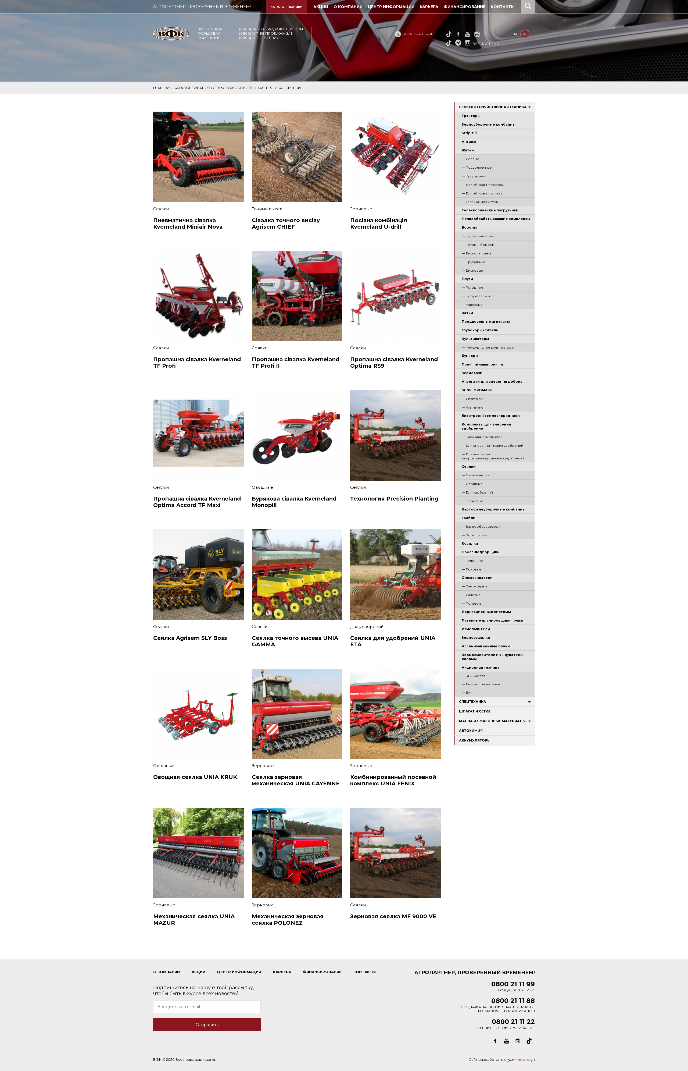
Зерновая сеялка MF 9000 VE (393, 916)
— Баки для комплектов (482, 437)
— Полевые (471, 603)
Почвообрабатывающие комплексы (496, 219)
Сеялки (469, 466)
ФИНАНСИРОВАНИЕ (322, 972)
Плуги (467, 279)
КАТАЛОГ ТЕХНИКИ (286, 7)
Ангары (469, 142)
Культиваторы (475, 339)
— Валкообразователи (481, 526)
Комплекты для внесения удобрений (486, 426)
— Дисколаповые (477, 253)
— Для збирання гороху (483, 185)
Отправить (207, 1024)
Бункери (470, 356)
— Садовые (471, 595)
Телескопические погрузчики (490, 210)
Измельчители (476, 629)
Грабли (468, 518)
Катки (467, 313)
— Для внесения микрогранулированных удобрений (493, 456)
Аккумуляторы (474, 740)
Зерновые (361, 208)
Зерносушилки (476, 638)
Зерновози (472, 373)
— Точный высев (475, 475)
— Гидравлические (478, 236)
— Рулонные (472, 561)
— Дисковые (472, 270)
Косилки (470, 543)
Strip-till (469, 133)
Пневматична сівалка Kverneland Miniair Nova (188, 223)
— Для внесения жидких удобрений (492, 446)
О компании (348, 6)
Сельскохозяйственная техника (493, 107)
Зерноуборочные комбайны (488, 124)
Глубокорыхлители (480, 330)
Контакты (503, 6)
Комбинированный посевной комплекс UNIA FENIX (393, 780)
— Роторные (472, 287)
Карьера (429, 6)
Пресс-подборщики (481, 552)
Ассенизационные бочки (486, 646)
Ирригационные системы (486, 612)
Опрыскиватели (477, 578)
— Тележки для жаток (480, 202)
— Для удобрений (477, 492)
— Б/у (466, 692)
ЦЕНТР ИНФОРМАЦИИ (239, 972)
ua (515, 34)
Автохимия (471, 731)
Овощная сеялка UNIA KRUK (195, 777)
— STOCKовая (473, 676)
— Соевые (470, 159)
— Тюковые (471, 569)
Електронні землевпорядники (491, 416)
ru (524, 34)
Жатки (468, 150)
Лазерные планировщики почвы (492, 620)
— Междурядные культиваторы (488, 347)
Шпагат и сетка (475, 711)
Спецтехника (472, 702)
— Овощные (472, 484)
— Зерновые (472, 501)
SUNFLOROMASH (477, 390)
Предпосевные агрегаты (486, 322)
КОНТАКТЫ (364, 972)
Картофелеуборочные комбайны (493, 509)
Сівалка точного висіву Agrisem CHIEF (286, 223)
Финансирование (464, 6)
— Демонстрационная (481, 684)
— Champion (472, 399)
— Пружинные (474, 262)
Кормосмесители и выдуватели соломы (492, 657)
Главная (162, 88)
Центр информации (391, 6)
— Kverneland (472, 407)
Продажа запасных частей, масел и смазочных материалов (498, 1006)
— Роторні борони (478, 245)
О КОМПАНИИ (166, 972)
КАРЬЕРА (282, 972)
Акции (320, 6)
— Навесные (472, 305)
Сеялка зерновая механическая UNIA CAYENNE (296, 780)
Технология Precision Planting (394, 498)
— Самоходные (475, 586)
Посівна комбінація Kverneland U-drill (378, 223)
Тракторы (471, 116)
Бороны (469, 227)
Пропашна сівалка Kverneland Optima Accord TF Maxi (197, 501)
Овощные (262, 487)
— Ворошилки (474, 535)
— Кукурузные (474, 176)
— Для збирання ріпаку (482, 193)
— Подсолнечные (477, 167)
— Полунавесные (476, 296)
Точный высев (267, 208)
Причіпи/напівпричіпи (482, 364)
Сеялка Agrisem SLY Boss (190, 638)
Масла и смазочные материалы (492, 721)
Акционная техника (480, 667)
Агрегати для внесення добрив (492, 382)
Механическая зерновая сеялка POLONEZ (288, 919)
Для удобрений (367, 626)
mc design (526, 1059)
